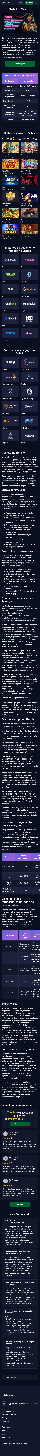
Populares (5, 138)
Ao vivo (14, 138)
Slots (33, 138)
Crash (24, 138)
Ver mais (20, 1204)
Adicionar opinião (20, 1124)
